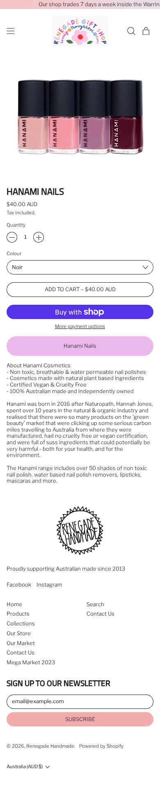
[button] (131, 31)
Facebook (19, 585)
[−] (12, 237)
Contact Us (20, 652)
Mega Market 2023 (31, 662)
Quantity (16, 225)
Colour (14, 253)
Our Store (19, 633)
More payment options (80, 326)
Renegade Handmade (50, 746)
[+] (38, 237)
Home (14, 604)
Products (18, 613)
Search (95, 604)
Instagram (49, 585)
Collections (21, 623)
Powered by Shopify (101, 746)
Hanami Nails (80, 345)
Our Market (21, 643)
